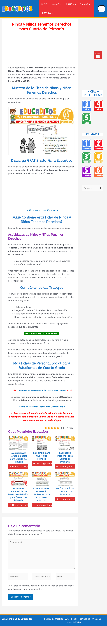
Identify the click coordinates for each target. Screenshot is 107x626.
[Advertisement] (41, 50)
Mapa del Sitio (74, 622)
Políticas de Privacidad (90, 619)
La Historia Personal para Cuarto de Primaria (65, 457)
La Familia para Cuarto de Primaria (41, 455)
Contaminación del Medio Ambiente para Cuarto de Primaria (41, 494)
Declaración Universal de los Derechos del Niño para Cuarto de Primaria (18, 494)
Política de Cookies (53, 619)
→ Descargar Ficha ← (20, 466)
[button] (60, 4)
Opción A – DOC (33, 210)
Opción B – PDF (50, 210)
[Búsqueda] (102, 9)
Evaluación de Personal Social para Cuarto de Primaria (18, 457)
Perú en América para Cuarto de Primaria (65, 491)
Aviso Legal (71, 619)
